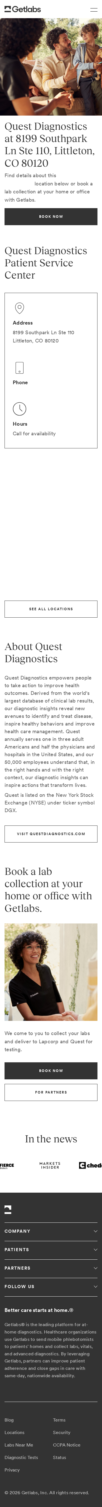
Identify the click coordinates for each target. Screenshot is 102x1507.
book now (51, 217)
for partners (51, 1092)
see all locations (51, 609)
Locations (14, 1432)
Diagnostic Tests (21, 1457)
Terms (59, 1420)
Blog (9, 1420)
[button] (91, 9)
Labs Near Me (19, 1445)
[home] (23, 9)
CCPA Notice (66, 1445)
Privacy (12, 1470)
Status (59, 1457)
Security (62, 1432)
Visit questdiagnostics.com (51, 834)
